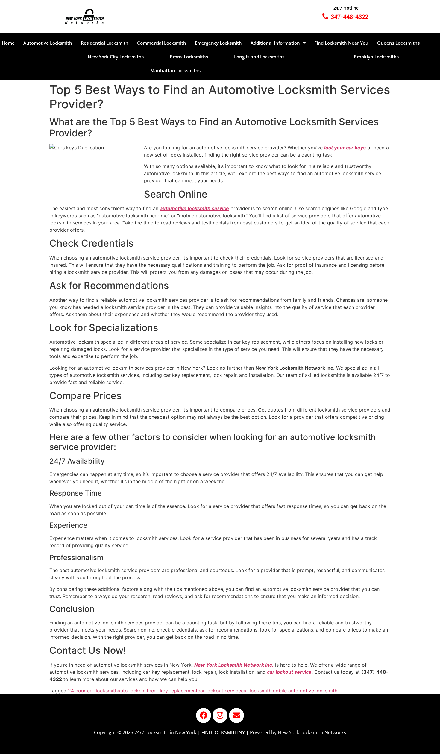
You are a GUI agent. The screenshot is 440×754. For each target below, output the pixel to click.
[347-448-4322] (325, 16)
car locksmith (256, 691)
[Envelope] (236, 715)
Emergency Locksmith (218, 43)
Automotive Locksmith (47, 43)
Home (8, 43)
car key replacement (174, 691)
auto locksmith (134, 691)
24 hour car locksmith (93, 691)
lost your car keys (345, 148)
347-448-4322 (349, 16)
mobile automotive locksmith (304, 691)
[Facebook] (203, 715)
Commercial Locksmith (161, 43)
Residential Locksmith (104, 43)
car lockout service (219, 691)
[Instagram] (220, 715)
